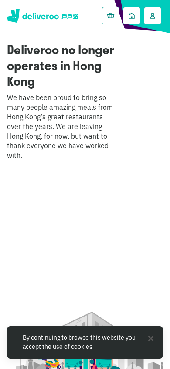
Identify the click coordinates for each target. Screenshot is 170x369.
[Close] (151, 338)
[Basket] (110, 15)
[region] (85, 342)
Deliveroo (42, 16)
